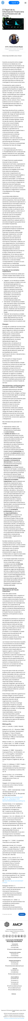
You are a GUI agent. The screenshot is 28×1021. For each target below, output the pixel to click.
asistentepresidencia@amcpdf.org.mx (15, 965)
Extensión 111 (15, 980)
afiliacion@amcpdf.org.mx (15, 974)
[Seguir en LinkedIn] (15, 936)
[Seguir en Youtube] (18, 936)
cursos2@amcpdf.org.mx (15, 987)
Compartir (22, 914)
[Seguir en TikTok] (9, 936)
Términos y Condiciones (9, 1018)
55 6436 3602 (15, 955)
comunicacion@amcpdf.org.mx (15, 957)
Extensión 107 (15, 953)
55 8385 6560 (15, 972)
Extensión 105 (15, 962)
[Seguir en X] (12, 936)
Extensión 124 (15, 945)
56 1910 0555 (15, 964)
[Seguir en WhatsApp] (24, 936)
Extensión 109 (15, 970)
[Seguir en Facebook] (4, 936)
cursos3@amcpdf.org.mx (15, 989)
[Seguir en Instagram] (7, 936)
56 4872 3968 (15, 947)
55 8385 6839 (15, 984)
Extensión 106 (15, 978)
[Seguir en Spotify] (21, 936)
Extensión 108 (15, 982)
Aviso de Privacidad (19, 1018)
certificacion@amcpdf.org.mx (15, 986)
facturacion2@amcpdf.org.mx (15, 949)
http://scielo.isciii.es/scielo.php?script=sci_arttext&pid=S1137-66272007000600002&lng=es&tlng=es (13, 799)
